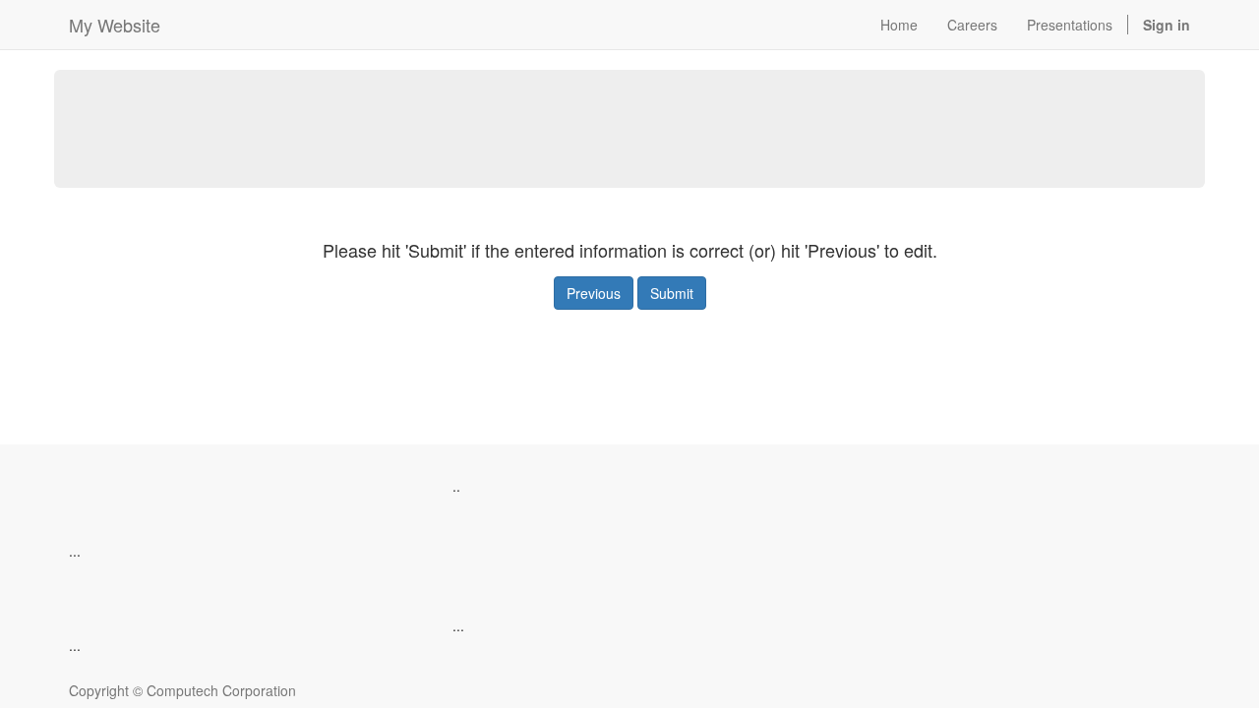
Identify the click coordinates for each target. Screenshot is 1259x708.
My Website (114, 24)
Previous (594, 293)
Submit (671, 293)
